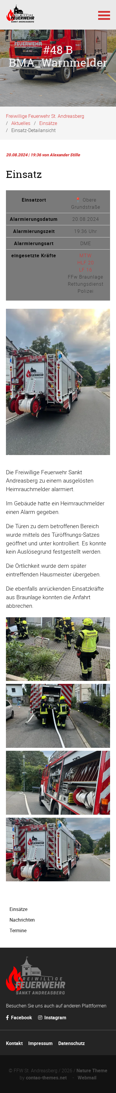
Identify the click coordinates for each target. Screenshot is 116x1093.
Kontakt (14, 1043)
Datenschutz (71, 1043)
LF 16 (85, 269)
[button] (104, 15)
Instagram (54, 1017)
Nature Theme (91, 1070)
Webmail (87, 1077)
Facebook (21, 1017)
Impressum (40, 1043)
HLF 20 (85, 262)
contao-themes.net (47, 1077)
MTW (85, 255)
